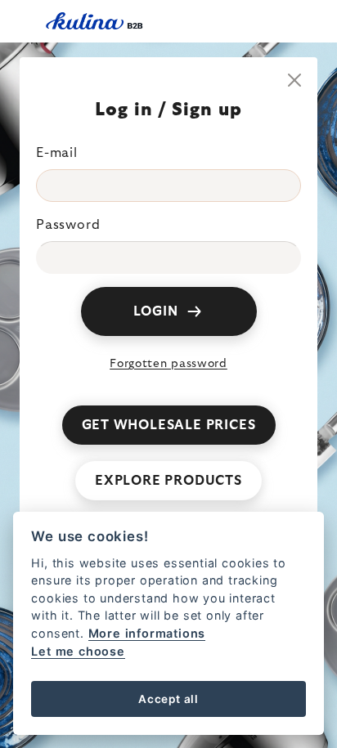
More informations (147, 633)
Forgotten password (168, 364)
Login (155, 311)
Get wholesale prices (169, 425)
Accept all (168, 698)
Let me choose (77, 651)
